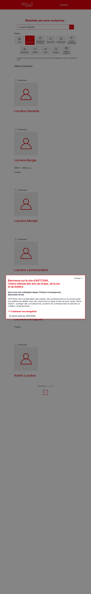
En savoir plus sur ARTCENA (22, 316)
